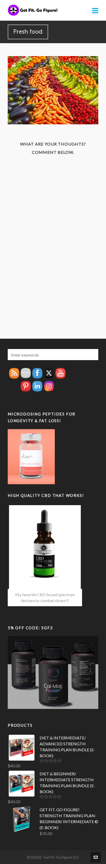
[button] (91, 354)
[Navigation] (95, 10)
